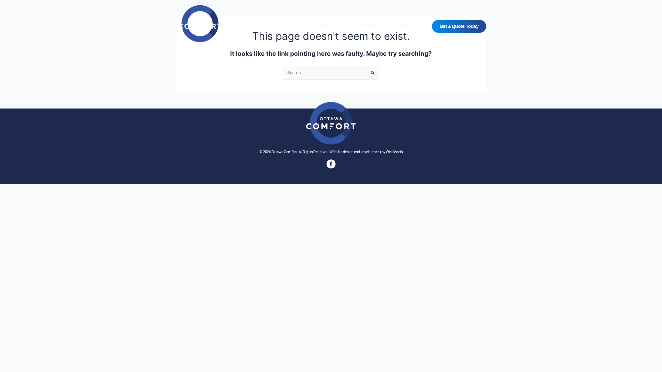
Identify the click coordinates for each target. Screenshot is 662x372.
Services (368, 26)
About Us (330, 26)
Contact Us (408, 26)
